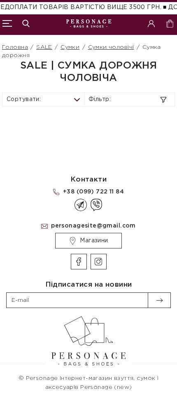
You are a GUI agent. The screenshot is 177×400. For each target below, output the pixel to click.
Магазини (94, 240)
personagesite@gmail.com (93, 225)
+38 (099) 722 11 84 (93, 191)
